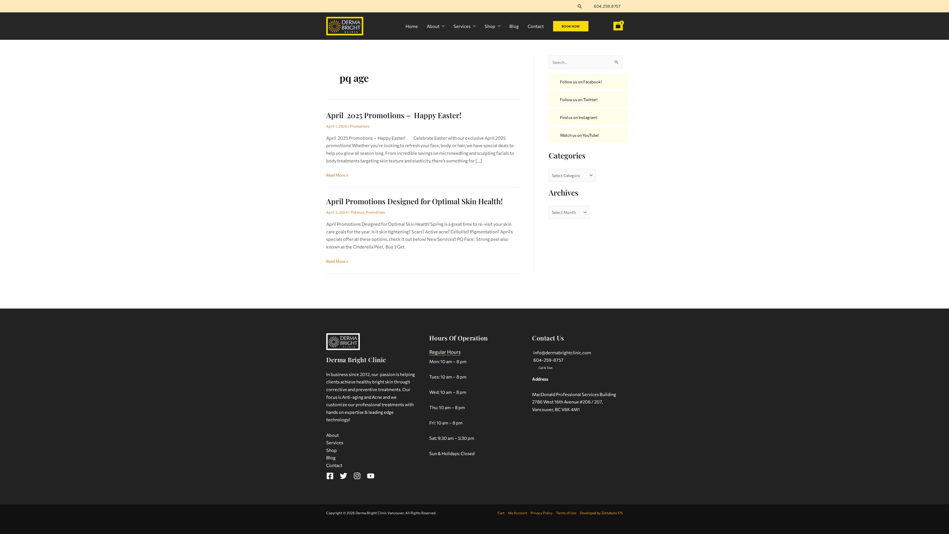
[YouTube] (370, 476)
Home (412, 26)
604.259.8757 (607, 6)
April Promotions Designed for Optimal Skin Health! (414, 201)
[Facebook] (330, 476)
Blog (514, 26)
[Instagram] (357, 476)
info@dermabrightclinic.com (562, 352)
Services (462, 26)
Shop (490, 26)
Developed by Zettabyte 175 (601, 513)
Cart (501, 513)
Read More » (337, 174)
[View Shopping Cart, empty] (618, 26)
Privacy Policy (542, 513)
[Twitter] (343, 476)
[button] (579, 6)
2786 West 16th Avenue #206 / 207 (567, 401)
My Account (517, 513)
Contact (536, 26)
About (433, 26)
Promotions (359, 126)
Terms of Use (566, 513)
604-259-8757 (548, 360)
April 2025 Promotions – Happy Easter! (399, 115)
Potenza (357, 212)
